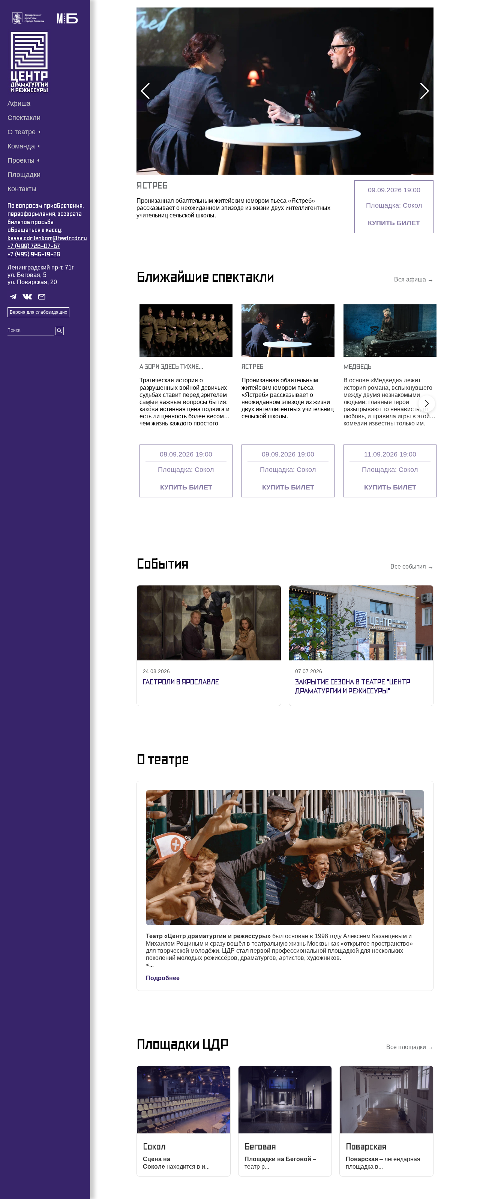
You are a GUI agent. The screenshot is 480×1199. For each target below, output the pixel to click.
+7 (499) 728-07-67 (34, 246)
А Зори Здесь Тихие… (171, 366)
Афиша (19, 103)
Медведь (156, 185)
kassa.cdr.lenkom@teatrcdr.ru (47, 238)
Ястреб (253, 366)
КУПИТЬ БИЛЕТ (394, 223)
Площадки (24, 174)
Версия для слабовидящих (38, 312)
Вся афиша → (414, 279)
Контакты (22, 189)
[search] (60, 331)
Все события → (412, 566)
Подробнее (163, 978)
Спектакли (24, 117)
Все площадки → (410, 1047)
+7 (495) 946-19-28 (34, 254)
